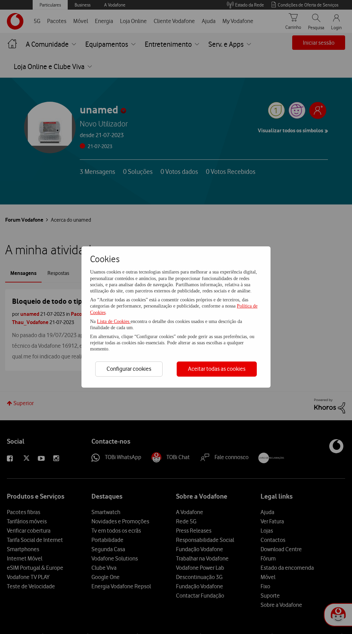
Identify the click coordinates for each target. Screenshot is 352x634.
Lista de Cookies (114, 321)
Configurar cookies (129, 368)
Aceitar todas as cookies (216, 368)
